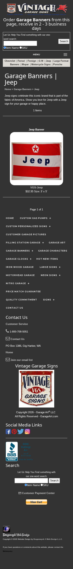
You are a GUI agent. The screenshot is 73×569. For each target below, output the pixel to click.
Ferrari (22, 61)
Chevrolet (10, 61)
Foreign (32, 61)
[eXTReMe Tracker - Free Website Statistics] (6, 530)
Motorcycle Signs (41, 64)
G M (41, 61)
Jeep (49, 61)
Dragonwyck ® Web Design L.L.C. (47, 539)
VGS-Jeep (36, 187)
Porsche (58, 64)
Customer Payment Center (38, 493)
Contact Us (17, 339)
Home (9, 352)
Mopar (25, 64)
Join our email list (21, 359)
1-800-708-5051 (18, 331)
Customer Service (17, 323)
